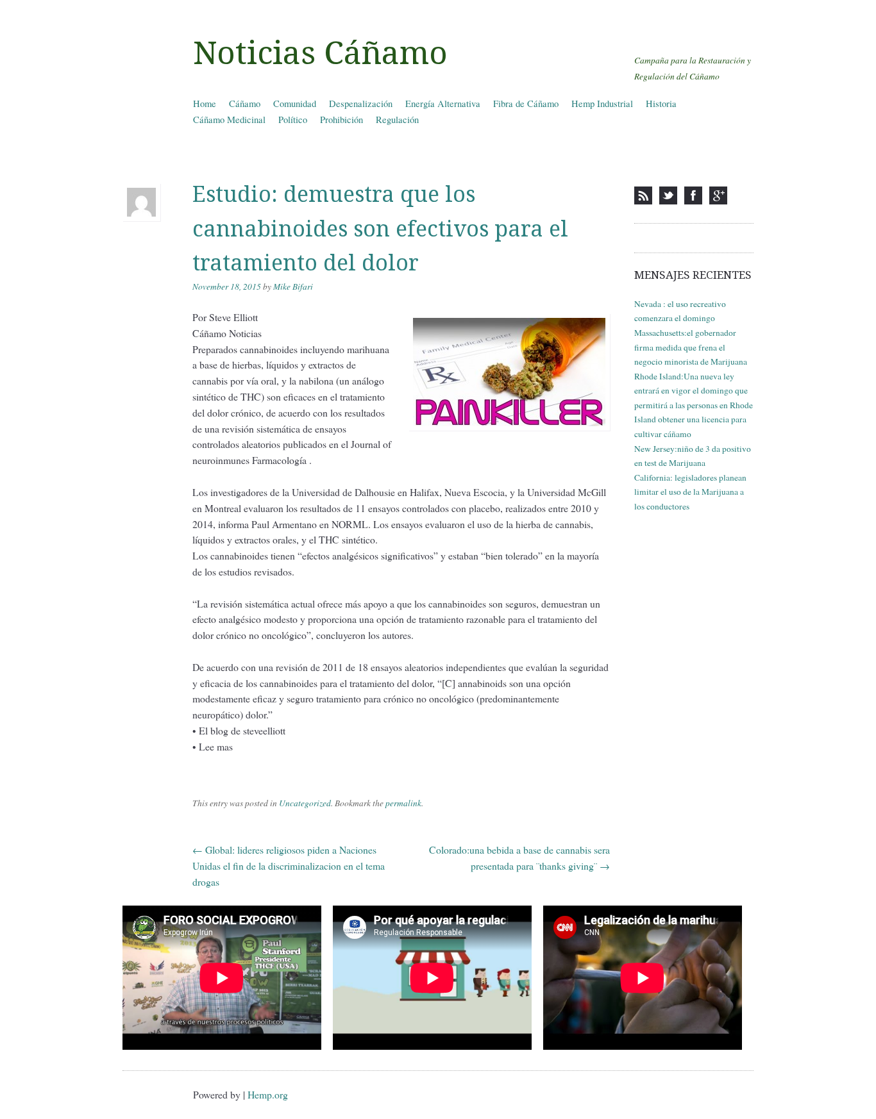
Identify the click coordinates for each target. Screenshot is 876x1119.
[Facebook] (693, 195)
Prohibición (341, 119)
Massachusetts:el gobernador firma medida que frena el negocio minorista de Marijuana (690, 347)
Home (204, 103)
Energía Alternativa (442, 103)
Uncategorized (305, 803)
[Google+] (718, 195)
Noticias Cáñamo (320, 53)
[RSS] (643, 195)
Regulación (397, 119)
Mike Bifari (293, 286)
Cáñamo (244, 103)
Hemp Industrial (602, 103)
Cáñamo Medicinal (229, 119)
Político (292, 119)
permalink (403, 803)
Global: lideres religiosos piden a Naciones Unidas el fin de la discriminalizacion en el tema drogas (288, 865)
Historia (661, 103)
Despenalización (360, 103)
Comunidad (294, 103)
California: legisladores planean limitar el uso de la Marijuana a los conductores (690, 492)
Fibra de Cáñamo (526, 103)
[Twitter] (668, 195)
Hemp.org (268, 1094)
